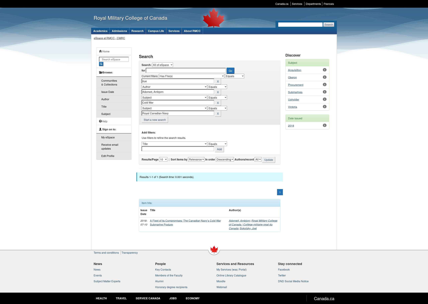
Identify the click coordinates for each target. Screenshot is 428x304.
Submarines (295, 92)
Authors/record (244, 159)
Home (106, 51)
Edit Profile (107, 156)
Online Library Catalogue (231, 275)
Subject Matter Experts (107, 281)
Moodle (221, 281)
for (143, 70)
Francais (329, 4)
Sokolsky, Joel (248, 228)
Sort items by (179, 159)
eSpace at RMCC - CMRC (109, 38)
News (97, 269)
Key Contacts (163, 269)
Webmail (222, 287)
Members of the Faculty (169, 275)
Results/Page (150, 159)
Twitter (282, 275)
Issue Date (107, 92)
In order (210, 159)
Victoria (292, 107)
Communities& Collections (109, 82)
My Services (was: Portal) (232, 269)
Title (103, 106)
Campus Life (156, 31)
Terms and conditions (106, 252)
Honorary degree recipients (171, 287)
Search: (146, 65)
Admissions (119, 31)
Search (329, 24)
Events (98, 275)
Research (137, 31)
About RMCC (192, 31)
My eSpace (108, 137)
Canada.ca (281, 4)
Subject (105, 114)
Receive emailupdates (109, 146)
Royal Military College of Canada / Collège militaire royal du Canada (253, 224)
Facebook (284, 269)
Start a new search (155, 120)
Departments (313, 4)
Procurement (295, 85)
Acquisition (294, 70)
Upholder (293, 99)
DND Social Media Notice (293, 281)
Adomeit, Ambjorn (239, 221)
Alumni (159, 281)
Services (297, 4)
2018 (291, 125)
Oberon (292, 77)
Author (105, 99)
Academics (100, 31)
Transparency (130, 252)
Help (104, 121)
